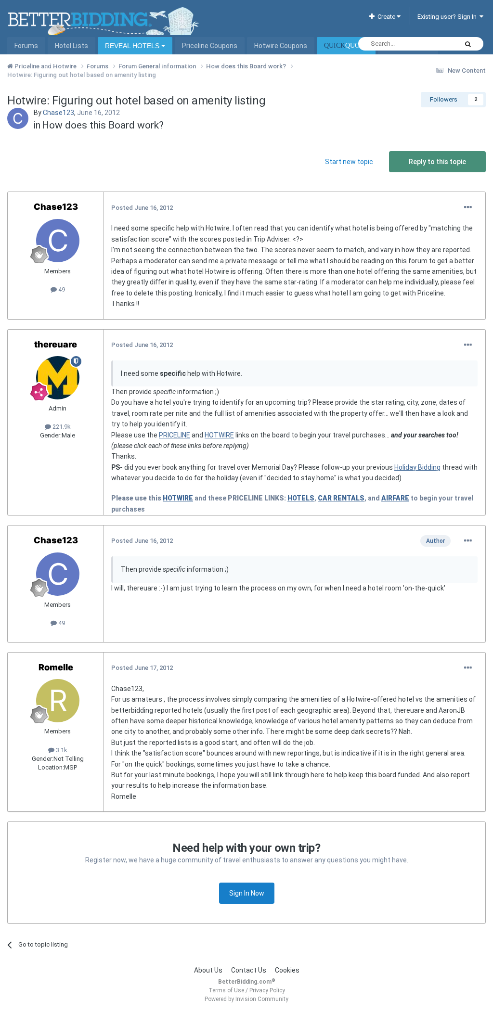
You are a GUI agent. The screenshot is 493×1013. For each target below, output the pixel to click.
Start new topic (349, 162)
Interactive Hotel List (112, 63)
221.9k (61, 426)
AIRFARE (395, 498)
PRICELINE (174, 435)
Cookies (287, 970)
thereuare (55, 344)
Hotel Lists (71, 46)
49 (61, 289)
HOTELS (300, 498)
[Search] (468, 44)
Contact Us (248, 970)
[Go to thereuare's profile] (57, 377)
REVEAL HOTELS (133, 46)
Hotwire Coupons (280, 46)
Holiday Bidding (417, 467)
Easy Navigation (39, 63)
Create (386, 16)
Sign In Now (246, 893)
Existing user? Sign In (448, 16)
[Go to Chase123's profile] (17, 118)
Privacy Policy (267, 990)
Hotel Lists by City (189, 63)
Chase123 (58, 112)
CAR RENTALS (341, 498)
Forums (26, 46)
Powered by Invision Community (246, 999)
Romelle (56, 667)
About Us (208, 970)
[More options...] (468, 207)
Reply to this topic (437, 162)
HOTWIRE (219, 435)
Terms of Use (226, 990)
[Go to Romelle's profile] (57, 700)
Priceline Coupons (209, 46)
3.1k (60, 750)
